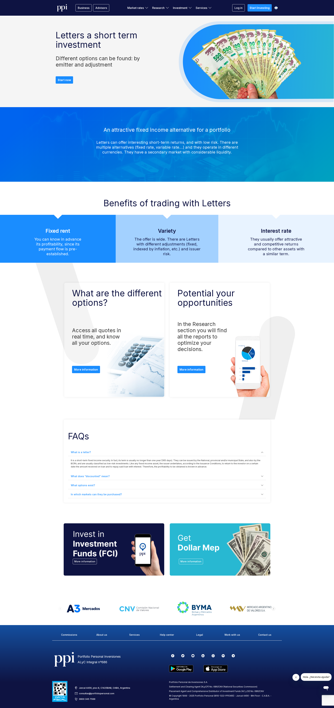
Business (83, 8)
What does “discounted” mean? (90, 476)
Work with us (232, 634)
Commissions (69, 634)
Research (158, 8)
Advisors (101, 8)
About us (101, 634)
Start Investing (260, 8)
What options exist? (83, 485)
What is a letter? (81, 452)
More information (86, 369)
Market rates (135, 8)
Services (201, 8)
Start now (64, 80)
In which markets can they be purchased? (96, 494)
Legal (199, 634)
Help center (167, 634)
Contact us (264, 634)
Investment (180, 8)
